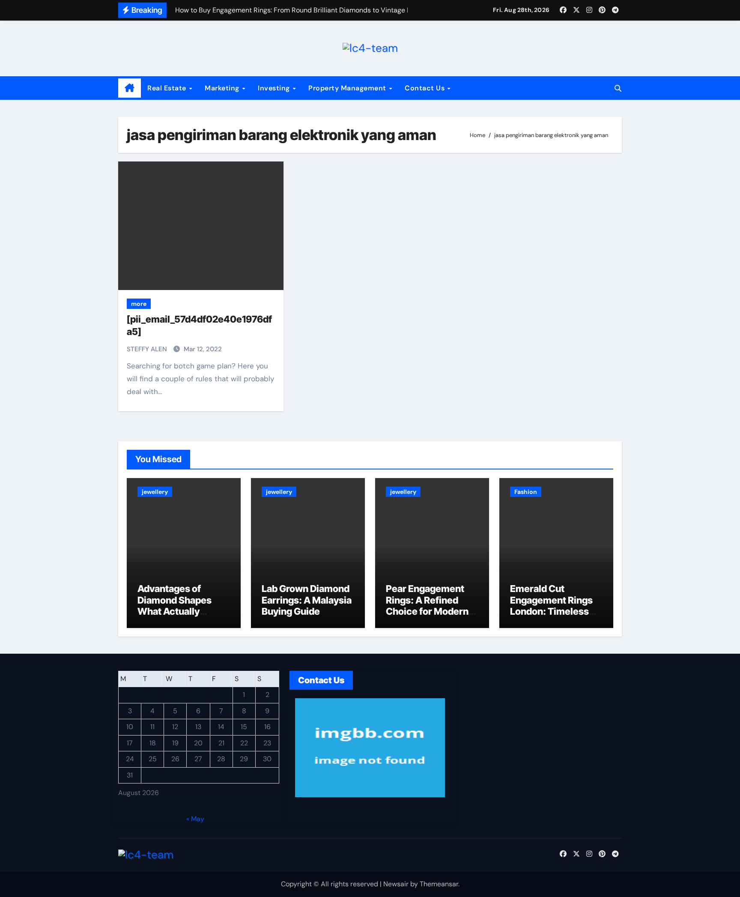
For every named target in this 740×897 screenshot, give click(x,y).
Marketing (223, 88)
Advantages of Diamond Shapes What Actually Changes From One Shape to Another (179, 611)
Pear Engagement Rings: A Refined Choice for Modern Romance (427, 605)
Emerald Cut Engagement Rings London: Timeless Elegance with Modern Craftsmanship (551, 617)
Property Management (348, 88)
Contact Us (426, 88)
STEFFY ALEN (148, 349)
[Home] (129, 88)
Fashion (525, 492)
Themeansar (439, 883)
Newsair (396, 883)
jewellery (155, 492)
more (138, 304)
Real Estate (167, 88)
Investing (275, 88)
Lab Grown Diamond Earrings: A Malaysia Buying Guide (307, 600)
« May (195, 818)
